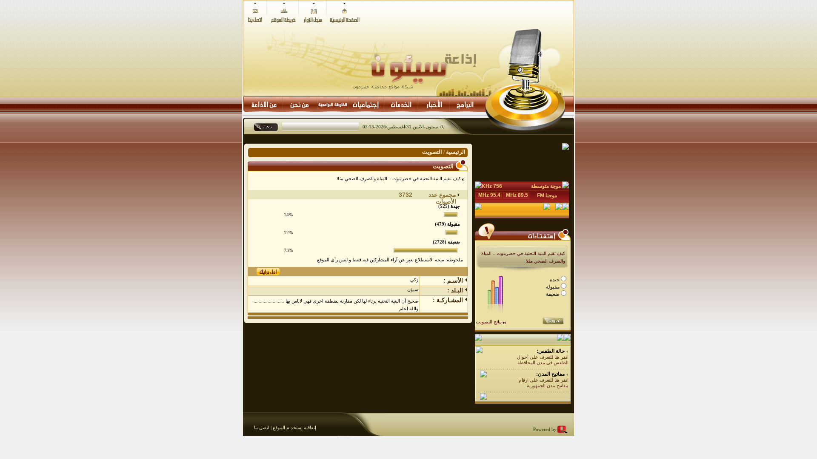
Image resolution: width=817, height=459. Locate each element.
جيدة (555, 280)
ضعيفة (553, 294)
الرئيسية (456, 152)
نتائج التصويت (489, 321)
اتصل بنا (261, 427)
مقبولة (553, 287)
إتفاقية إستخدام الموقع (293, 427)
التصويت (432, 152)
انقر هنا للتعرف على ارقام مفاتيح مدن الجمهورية (543, 382)
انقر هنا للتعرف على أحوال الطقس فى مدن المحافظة (542, 359)
